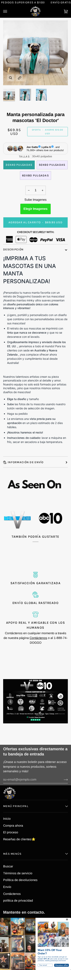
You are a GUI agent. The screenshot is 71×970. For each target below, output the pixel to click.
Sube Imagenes (35, 199)
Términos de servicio (17, 873)
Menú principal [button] (15, 806)
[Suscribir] (62, 779)
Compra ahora (13, 825)
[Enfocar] (10, 77)
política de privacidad (18, 900)
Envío (7, 887)
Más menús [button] (12, 853)
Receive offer (61, 965)
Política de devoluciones (20, 880)
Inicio (7, 818)
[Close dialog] (67, 919)
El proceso (10, 832)
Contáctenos (38, 638)
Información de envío (26, 462)
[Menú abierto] (9, 11)
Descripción (13, 249)
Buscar (8, 866)
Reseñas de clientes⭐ (19, 839)
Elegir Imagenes (35, 208)
